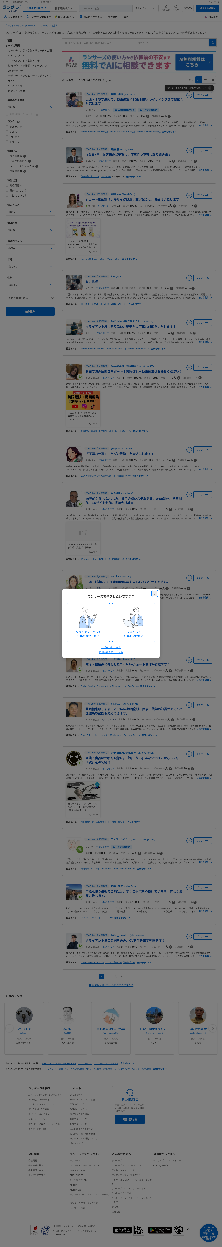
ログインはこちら (111, 647)
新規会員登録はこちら (111, 652)
